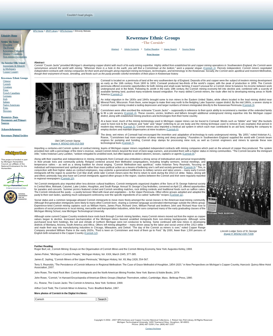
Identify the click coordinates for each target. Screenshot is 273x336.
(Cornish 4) (130, 113)
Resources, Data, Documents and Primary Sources (13, 120)
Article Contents (131, 49)
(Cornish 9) (189, 167)
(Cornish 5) (129, 126)
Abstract (115, 49)
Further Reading (151, 49)
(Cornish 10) (67, 178)
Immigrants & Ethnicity (14, 66)
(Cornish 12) (91, 233)
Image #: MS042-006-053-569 (67, 143)
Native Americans (11, 105)
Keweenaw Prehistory (13, 50)
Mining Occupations (12, 53)
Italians (6, 102)
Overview (7, 44)
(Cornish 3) (248, 105)
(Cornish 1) (209, 68)
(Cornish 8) (188, 153)
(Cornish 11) (176, 195)
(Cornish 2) (116, 94)
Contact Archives (153, 328)
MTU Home (38, 31)
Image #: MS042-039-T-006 (239, 234)
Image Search (170, 49)
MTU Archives (66, 31)
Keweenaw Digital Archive (14, 135)
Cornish (7, 84)
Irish (5, 99)
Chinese (7, 81)
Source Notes (188, 49)
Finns (5, 90)
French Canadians (11, 93)
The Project (8, 47)
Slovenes (7, 111)
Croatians (7, 87)
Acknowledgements (11, 129)
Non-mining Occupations (15, 56)
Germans (7, 96)
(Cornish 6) (172, 129)
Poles (5, 108)
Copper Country (10, 72)
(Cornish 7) (128, 143)
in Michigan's (9, 69)
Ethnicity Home (9, 35)
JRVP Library (52, 31)
